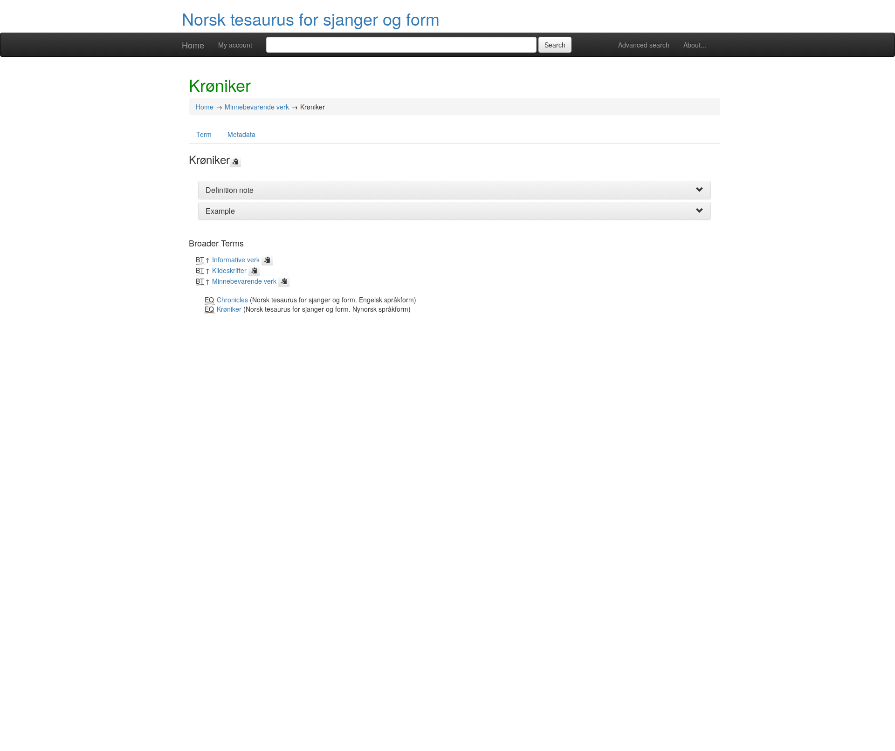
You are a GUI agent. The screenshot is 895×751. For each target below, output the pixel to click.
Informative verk (236, 259)
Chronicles (232, 299)
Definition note (230, 189)
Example (220, 210)
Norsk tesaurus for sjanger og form (311, 18)
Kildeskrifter (229, 270)
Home (193, 45)
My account (235, 44)
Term (204, 134)
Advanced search (643, 44)
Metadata (241, 134)
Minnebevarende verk (257, 106)
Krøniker (229, 309)
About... (694, 44)
